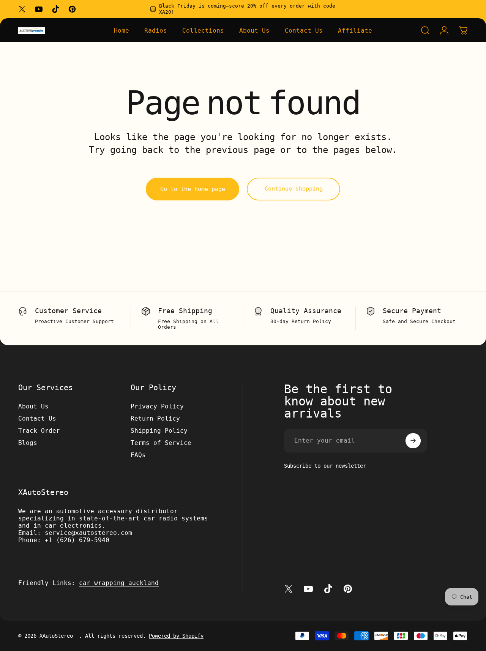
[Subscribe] (413, 440)
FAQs (138, 455)
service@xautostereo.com (88, 532)
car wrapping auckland (119, 582)
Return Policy (155, 418)
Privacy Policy (157, 406)
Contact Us (37, 418)
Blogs (27, 442)
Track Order (39, 430)
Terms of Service (161, 442)
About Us (33, 406)
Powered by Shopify (176, 636)
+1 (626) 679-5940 (77, 540)
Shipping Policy (159, 430)
